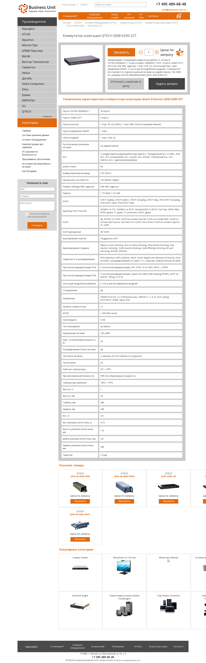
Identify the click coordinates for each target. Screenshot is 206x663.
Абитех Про (30, 45)
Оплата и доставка (158, 646)
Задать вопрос (167, 84)
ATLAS (26, 34)
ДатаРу (27, 78)
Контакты (153, 15)
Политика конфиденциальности (127, 660)
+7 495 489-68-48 (171, 3)
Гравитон (28, 67)
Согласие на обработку (38, 215)
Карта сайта (31, 646)
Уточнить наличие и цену (126, 84)
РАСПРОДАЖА (29, 171)
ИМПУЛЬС (28, 100)
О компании (69, 15)
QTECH (26, 111)
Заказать (80, 501)
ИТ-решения (129, 16)
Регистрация (69, 4)
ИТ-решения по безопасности (30, 153)
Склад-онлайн (115, 16)
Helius (26, 73)
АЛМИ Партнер (32, 50)
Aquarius (27, 40)
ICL (24, 106)
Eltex (25, 89)
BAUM (26, 56)
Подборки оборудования (95, 16)
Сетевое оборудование (34, 139)
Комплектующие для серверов (32, 146)
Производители (34, 22)
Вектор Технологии (35, 62)
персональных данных (37, 216)
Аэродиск (28, 28)
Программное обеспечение (36, 159)
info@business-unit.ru (174, 9)
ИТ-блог (141, 16)
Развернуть (47, 116)
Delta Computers (33, 84)
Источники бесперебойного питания (36, 165)
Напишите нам (37, 183)
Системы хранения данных (35, 135)
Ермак (26, 95)
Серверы (26, 130)
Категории (30, 123)
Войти (84, 4)
